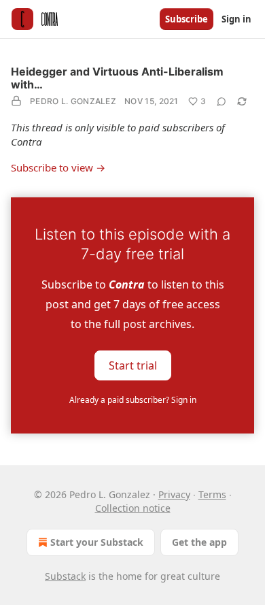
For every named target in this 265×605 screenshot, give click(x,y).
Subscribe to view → (58, 167)
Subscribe (186, 19)
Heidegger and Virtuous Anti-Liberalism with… (117, 78)
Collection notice (133, 508)
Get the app (199, 542)
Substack (65, 576)
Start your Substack (96, 542)
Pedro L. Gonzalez (73, 101)
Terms (212, 494)
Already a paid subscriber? (132, 400)
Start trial (133, 365)
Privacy (174, 494)
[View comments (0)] (221, 101)
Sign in (236, 19)
